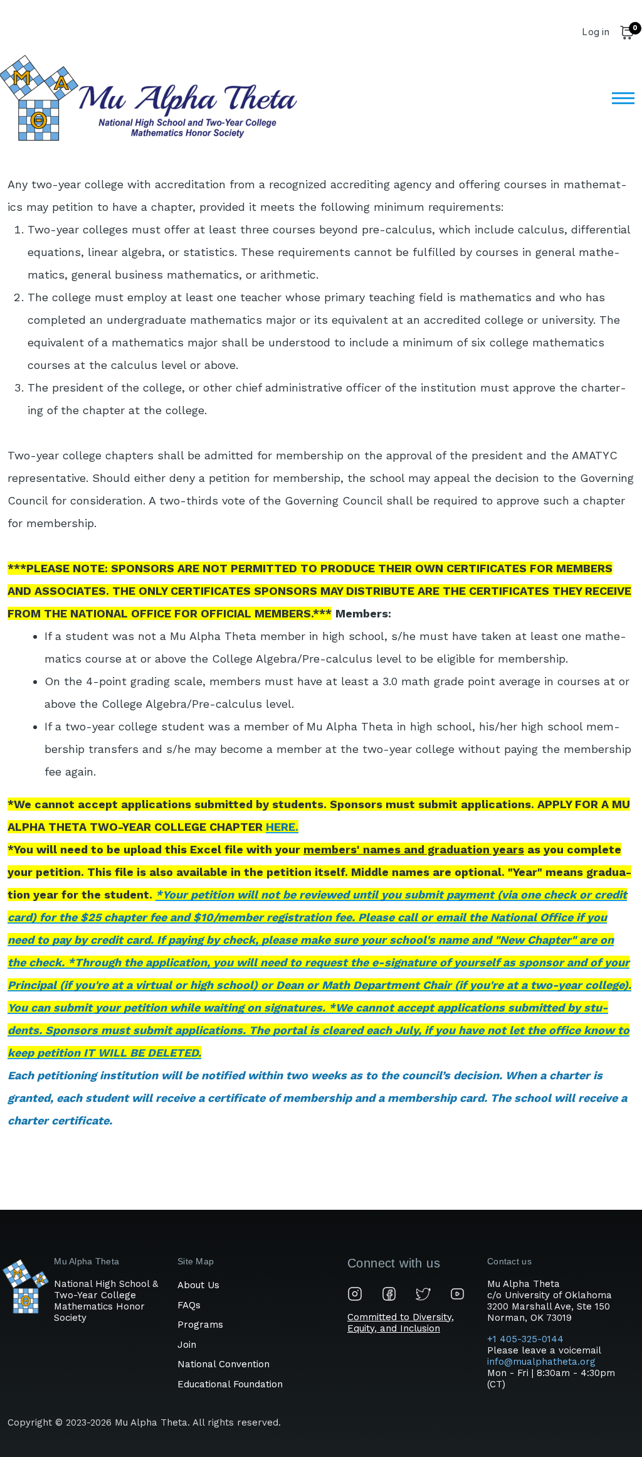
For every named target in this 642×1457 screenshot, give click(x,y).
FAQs (189, 1305)
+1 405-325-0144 (527, 1339)
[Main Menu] (619, 98)
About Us (198, 1285)
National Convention (223, 1364)
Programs (200, 1324)
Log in (595, 32)
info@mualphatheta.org (541, 1361)
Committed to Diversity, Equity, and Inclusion (400, 1322)
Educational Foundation (230, 1384)
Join (186, 1344)
